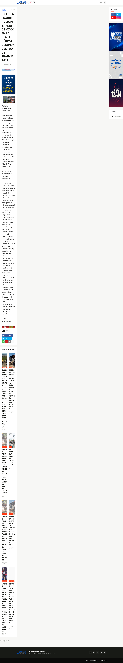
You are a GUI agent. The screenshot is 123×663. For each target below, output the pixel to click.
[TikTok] (34, 2)
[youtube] (113, 17)
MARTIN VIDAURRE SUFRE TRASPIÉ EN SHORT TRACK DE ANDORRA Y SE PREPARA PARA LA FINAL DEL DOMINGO (4, 538)
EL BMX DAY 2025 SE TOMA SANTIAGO (11, 457)
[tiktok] (105, 652)
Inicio (87, 660)
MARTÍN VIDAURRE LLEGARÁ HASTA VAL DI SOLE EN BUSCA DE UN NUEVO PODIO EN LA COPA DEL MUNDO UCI (12, 603)
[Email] (9, 341)
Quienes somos (94, 660)
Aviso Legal (103, 660)
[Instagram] (31, 2)
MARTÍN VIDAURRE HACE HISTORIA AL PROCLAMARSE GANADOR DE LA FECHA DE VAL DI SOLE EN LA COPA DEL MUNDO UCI (4, 606)
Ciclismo (13, 10)
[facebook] (113, 14)
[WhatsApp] (3, 341)
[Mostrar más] (12, 341)
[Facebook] (27, 2)
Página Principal (4, 10)
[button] (100, 2)
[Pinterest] (6, 341)
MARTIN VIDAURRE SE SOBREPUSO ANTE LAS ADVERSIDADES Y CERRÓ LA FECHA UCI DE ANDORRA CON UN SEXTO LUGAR (4, 471)
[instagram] (118, 17)
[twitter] (118, 14)
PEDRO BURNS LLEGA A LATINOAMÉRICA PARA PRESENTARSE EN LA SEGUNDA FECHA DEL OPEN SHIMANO (12, 389)
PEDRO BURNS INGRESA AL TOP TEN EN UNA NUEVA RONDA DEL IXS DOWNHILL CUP (12, 531)
